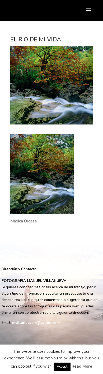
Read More (82, 366)
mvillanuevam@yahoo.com (36, 322)
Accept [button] (62, 366)
